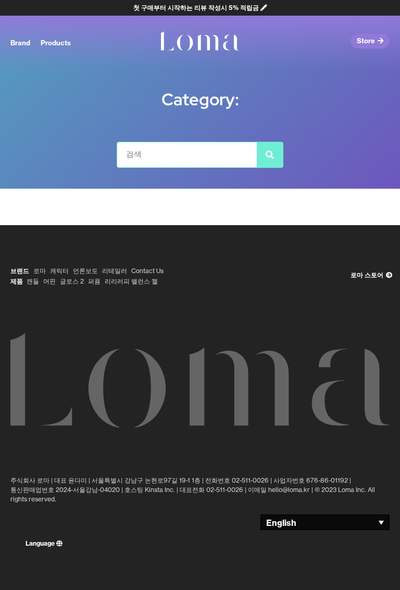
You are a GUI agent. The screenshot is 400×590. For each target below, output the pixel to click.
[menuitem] (325, 522)
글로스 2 (72, 281)
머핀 (49, 281)
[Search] (270, 154)
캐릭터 (59, 271)
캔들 (33, 281)
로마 (39, 271)
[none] (325, 522)
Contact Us (147, 271)
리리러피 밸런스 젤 (131, 281)
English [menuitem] (281, 523)
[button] (20, 43)
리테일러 (114, 271)
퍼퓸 (94, 281)
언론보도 (85, 271)
